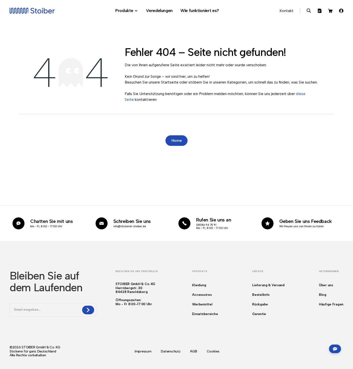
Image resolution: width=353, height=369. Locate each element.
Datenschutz (170, 351)
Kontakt (286, 10)
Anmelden (341, 11)
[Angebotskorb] (319, 11)
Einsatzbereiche (205, 314)
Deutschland (46, 351)
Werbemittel (202, 304)
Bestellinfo (261, 295)
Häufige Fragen (331, 304)
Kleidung (199, 285)
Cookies (213, 351)
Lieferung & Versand (268, 285)
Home (176, 140)
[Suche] (309, 11)
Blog (322, 295)
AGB (193, 351)
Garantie (259, 314)
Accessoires (202, 295)
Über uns (326, 285)
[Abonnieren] (88, 310)
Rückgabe (260, 304)
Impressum (143, 351)
